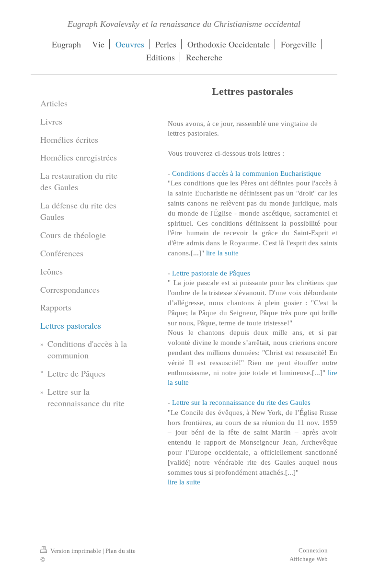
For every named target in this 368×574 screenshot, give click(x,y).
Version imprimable (76, 550)
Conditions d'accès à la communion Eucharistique (246, 173)
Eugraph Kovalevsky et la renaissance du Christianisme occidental (184, 24)
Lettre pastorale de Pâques (211, 273)
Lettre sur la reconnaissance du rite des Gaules (241, 402)
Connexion (313, 550)
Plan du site (120, 550)
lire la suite (222, 253)
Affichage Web (308, 559)
